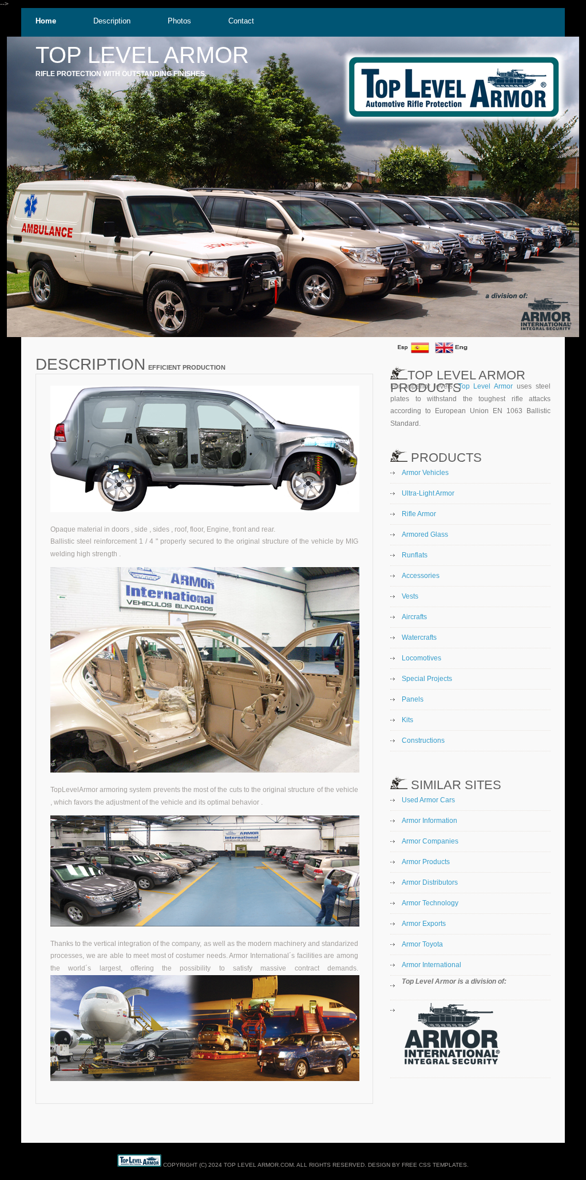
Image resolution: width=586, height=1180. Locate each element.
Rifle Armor (419, 514)
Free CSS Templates (434, 1165)
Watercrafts (419, 637)
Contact (241, 21)
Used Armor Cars (428, 800)
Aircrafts (414, 617)
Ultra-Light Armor (428, 493)
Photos (179, 21)
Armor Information (429, 821)
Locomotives (421, 658)
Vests (410, 596)
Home (45, 21)
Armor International (431, 965)
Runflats (414, 555)
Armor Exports (424, 924)
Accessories (421, 576)
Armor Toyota (422, 944)
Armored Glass (425, 534)
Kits (407, 720)
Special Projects (427, 679)
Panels (412, 699)
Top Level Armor (485, 386)
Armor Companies (430, 841)
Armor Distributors (430, 882)
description (90, 364)
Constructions (423, 740)
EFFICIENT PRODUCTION (185, 367)
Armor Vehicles (425, 473)
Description (111, 21)
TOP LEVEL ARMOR (142, 55)
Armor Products (426, 862)
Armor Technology (430, 903)
